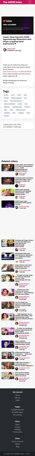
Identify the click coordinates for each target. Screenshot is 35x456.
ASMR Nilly (22, 185)
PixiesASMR (22, 249)
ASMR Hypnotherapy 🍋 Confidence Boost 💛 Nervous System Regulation (24, 364)
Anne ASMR (22, 309)
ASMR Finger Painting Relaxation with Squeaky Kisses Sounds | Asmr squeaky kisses (23, 192)
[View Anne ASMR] (16, 310)
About (17, 424)
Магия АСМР (22, 173)
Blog (17, 446)
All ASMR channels (17, 410)
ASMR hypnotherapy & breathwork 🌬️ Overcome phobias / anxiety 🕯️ (23, 354)
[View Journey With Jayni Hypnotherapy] (16, 284)
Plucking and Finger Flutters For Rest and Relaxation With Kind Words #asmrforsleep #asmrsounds (24, 243)
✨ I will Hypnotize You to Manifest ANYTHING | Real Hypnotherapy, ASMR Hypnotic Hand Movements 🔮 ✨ (24, 317)
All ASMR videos (17, 412)
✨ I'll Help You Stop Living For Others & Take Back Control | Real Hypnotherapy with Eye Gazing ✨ (23, 278)
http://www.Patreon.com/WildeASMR (16, 72)
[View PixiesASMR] (16, 249)
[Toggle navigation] (30, 2)
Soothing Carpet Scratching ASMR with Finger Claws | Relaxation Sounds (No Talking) (24, 180)
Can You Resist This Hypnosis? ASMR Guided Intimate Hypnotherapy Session (23, 304)
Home (17, 395)
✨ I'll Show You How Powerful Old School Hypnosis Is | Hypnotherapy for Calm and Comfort (24, 292)
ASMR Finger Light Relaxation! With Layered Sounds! (23, 202)
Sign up (17, 398)
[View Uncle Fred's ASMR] (16, 207)
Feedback (17, 429)
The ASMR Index (17, 453)
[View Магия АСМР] (16, 174)
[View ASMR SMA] (16, 197)
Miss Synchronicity (24, 358)
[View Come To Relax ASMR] (16, 271)
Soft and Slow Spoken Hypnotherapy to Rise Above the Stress (22, 374)
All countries (17, 415)
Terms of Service (17, 441)
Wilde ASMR (11, 49)
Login (18, 400)
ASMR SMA (22, 196)
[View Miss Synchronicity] (16, 358)
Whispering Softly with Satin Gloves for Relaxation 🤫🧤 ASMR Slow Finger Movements (23, 256)
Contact (17, 427)
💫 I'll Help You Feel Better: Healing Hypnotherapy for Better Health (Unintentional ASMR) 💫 (24, 330)
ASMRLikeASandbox (24, 260)
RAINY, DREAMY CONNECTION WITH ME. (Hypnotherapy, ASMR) (23, 342)
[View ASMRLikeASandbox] (16, 261)
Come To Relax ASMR (25, 270)
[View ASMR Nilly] (16, 185)
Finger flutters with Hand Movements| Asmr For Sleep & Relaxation (23, 266)
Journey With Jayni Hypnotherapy (24, 284)
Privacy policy (17, 432)
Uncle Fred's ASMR (24, 206)
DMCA (17, 444)
